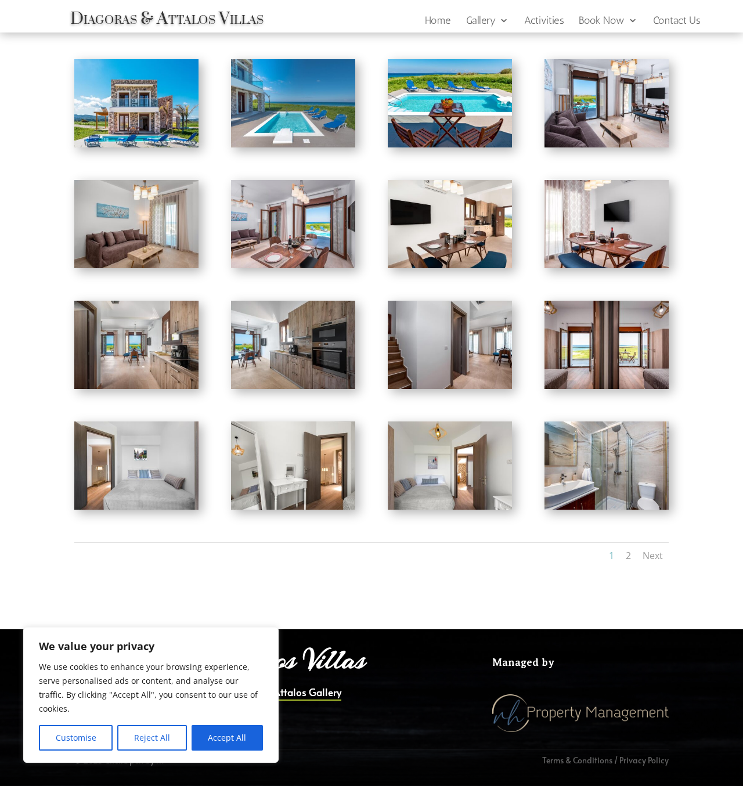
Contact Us (677, 21)
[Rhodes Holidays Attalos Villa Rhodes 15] (450, 506)
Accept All (227, 737)
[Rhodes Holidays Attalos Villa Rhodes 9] (136, 385)
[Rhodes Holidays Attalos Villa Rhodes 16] (606, 506)
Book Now (601, 21)
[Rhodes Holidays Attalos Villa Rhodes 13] (136, 506)
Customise (76, 737)
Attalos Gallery (307, 693)
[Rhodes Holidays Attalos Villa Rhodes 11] (450, 385)
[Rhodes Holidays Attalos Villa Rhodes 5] (136, 265)
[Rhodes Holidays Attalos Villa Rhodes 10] (293, 385)
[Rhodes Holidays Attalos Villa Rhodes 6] (293, 265)
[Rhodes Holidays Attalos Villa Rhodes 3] (450, 144)
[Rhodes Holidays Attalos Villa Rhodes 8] (606, 265)
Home (438, 21)
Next (653, 555)
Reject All (152, 737)
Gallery (481, 21)
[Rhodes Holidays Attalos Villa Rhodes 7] (450, 265)
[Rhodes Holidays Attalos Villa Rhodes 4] (606, 144)
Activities (543, 21)
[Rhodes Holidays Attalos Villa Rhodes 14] (293, 506)
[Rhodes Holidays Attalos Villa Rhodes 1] (136, 144)
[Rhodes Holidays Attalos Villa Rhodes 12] (606, 385)
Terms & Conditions (577, 760)
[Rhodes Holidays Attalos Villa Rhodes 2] (293, 144)
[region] (151, 695)
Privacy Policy (644, 760)
